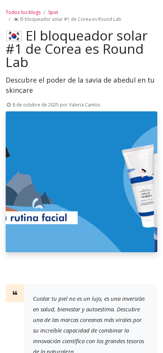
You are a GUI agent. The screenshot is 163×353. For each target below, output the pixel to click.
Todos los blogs (23, 12)
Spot (53, 12)
